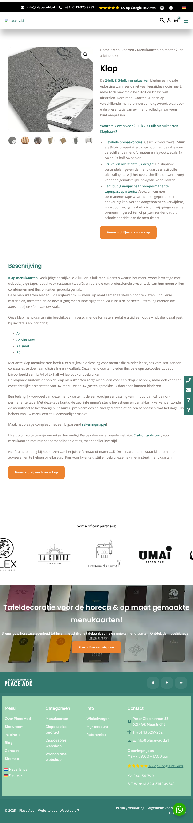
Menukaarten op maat (155, 50)
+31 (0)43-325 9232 (79, 7)
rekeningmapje (94, 424)
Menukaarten (123, 50)
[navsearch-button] (162, 20)
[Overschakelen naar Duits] (183, 8)
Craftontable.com (147, 435)
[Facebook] (153, 683)
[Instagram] (181, 683)
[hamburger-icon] (186, 21)
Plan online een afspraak (96, 647)
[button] (85, 54)
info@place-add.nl (41, 7)
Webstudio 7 (69, 810)
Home (105, 50)
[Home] (14, 20)
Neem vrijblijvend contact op (128, 232)
